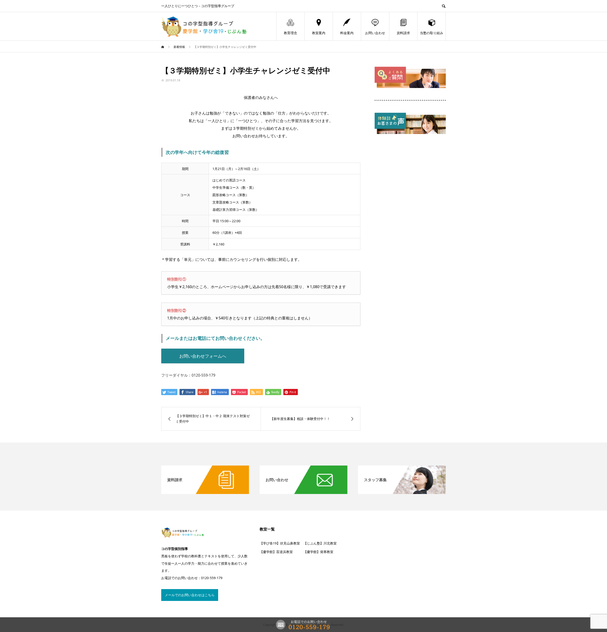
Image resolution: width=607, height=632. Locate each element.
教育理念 (290, 33)
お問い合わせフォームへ (202, 356)
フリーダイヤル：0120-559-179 (188, 375)
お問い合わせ (375, 33)
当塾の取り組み (431, 33)
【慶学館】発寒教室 (318, 551)
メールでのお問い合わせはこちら (190, 595)
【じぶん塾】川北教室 (320, 543)
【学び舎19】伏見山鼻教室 (280, 543)
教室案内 (318, 33)
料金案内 (347, 33)
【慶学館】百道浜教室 (276, 551)
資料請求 (403, 33)
